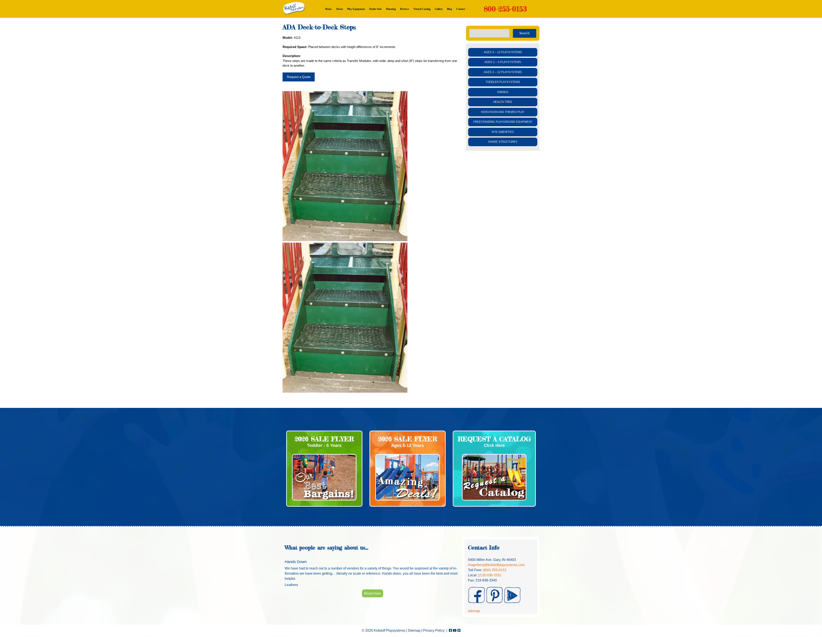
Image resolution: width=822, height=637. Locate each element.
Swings (502, 92)
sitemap (474, 611)
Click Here (494, 445)
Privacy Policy (434, 630)
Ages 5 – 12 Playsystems (503, 52)
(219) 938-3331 (489, 575)
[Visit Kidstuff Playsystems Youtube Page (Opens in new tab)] (455, 630)
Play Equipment (356, 9)
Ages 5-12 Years (407, 445)
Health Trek (502, 102)
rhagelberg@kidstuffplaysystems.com (496, 565)
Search (524, 33)
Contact (460, 9)
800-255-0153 (505, 9)
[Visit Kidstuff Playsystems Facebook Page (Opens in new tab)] (450, 630)
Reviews (404, 9)
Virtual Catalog (421, 9)
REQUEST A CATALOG (494, 439)
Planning (391, 9)
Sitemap (414, 630)
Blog (449, 9)
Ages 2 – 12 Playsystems (503, 72)
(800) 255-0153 (494, 570)
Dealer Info (375, 9)
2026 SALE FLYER (324, 439)
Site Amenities (502, 132)
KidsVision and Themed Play (502, 112)
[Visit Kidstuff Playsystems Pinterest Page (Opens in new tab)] (458, 630)
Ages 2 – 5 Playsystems (502, 62)
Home (328, 9)
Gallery (439, 9)
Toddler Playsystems (502, 82)
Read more (372, 593)
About (339, 9)
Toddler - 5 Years (324, 445)
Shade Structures (502, 141)
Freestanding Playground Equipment (502, 121)
